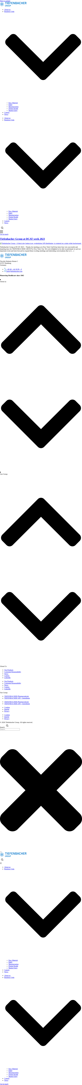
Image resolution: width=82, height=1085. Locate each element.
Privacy (6, 711)
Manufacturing (13, 107)
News (6, 114)
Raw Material (13, 103)
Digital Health (13, 109)
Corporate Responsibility (12, 672)
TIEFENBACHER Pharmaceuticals (16, 696)
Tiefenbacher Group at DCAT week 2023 (22, 238)
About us (7, 9)
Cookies (7, 707)
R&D (10, 105)
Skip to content (5, 1)
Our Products (8, 670)
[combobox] (10, 729)
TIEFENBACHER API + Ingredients (17, 698)
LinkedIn (7, 678)
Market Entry (13, 110)
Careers (6, 112)
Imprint (6, 709)
